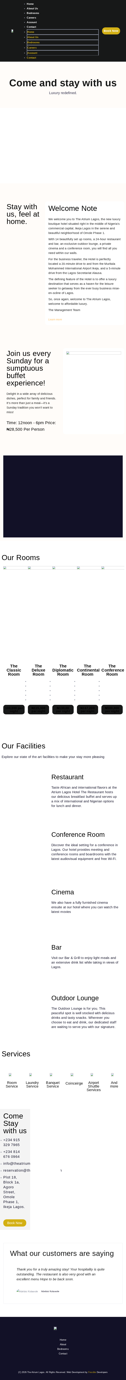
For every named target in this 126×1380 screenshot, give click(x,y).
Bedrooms (33, 13)
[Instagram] (63, 1362)
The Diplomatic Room (63, 670)
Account (32, 22)
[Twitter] (70, 1362)
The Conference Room (112, 670)
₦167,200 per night (87, 709)
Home (30, 3)
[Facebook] (55, 1362)
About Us (32, 8)
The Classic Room (14, 670)
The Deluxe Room (38, 670)
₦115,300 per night (39, 709)
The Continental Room (88, 670)
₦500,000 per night (112, 709)
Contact (31, 26)
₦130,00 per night (63, 709)
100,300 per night (14, 709)
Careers (31, 17)
